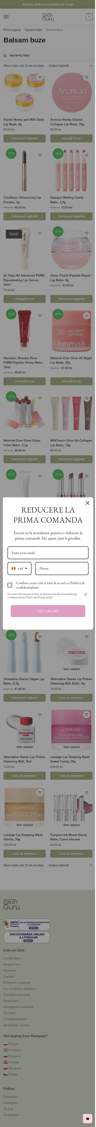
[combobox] (19, 568)
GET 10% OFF (48, 611)
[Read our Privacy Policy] (86, 594)
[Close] (87, 503)
